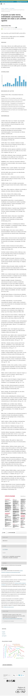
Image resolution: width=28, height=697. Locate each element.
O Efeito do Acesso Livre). (9, 607)
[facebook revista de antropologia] (14, 681)
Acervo (7, 8)
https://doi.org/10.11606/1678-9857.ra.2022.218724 (15, 33)
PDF (4, 532)
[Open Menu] (1, 4)
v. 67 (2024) (11, 8)
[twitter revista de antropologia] (12, 681)
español (3, 633)
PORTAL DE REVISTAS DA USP (7, 1)
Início (2, 8)
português (4, 635)
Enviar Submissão (7, 664)
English (3, 631)
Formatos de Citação (9, 621)
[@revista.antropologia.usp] (9, 681)
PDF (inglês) (12, 532)
